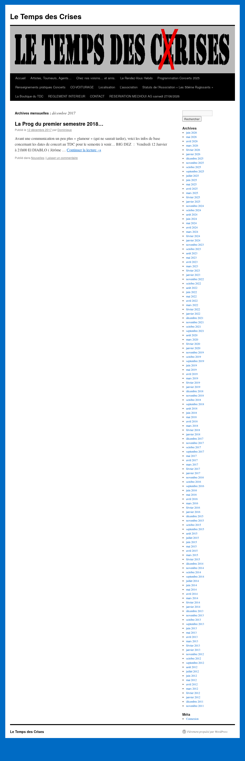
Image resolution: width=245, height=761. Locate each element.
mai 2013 (191, 632)
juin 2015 (191, 542)
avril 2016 (192, 499)
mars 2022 (192, 305)
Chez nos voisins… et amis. (96, 78)
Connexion (192, 719)
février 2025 (193, 197)
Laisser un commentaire (62, 158)
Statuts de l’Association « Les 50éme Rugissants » (177, 87)
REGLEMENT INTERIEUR (66, 96)
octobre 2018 (193, 400)
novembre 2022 (195, 279)
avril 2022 (192, 300)
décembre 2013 (194, 611)
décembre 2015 (194, 516)
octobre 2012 (193, 658)
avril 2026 (192, 141)
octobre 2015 (193, 525)
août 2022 (191, 288)
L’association (129, 87)
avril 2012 (192, 684)
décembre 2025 (194, 158)
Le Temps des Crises (46, 16)
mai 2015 (191, 546)
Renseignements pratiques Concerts (40, 87)
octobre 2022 (193, 283)
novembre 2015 (195, 520)
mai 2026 (191, 137)
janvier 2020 (193, 348)
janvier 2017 (193, 473)
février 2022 (193, 309)
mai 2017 (191, 456)
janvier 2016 (193, 512)
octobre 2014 (193, 572)
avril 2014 (192, 594)
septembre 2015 (195, 529)
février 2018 (193, 430)
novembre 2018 (195, 395)
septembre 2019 (195, 361)
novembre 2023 (195, 244)
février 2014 (193, 602)
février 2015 (193, 559)
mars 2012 (192, 688)
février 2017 (193, 469)
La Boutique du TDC (29, 96)
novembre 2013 (195, 615)
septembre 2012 (195, 662)
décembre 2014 (194, 563)
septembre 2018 (195, 404)
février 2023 (193, 270)
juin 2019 (191, 365)
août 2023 (191, 253)
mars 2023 (192, 266)
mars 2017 (192, 464)
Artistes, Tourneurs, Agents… (51, 78)
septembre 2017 (195, 451)
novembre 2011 (195, 706)
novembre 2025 (195, 163)
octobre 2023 (193, 249)
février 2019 (193, 382)
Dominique (64, 130)
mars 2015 (192, 555)
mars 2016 (192, 503)
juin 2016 (191, 490)
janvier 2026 (193, 154)
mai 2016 (191, 494)
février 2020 (193, 344)
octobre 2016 (193, 481)
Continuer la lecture (84, 149)
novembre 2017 (195, 443)
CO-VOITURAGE (82, 87)
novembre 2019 (195, 352)
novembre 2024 (195, 206)
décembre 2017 (194, 438)
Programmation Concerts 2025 (178, 78)
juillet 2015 (192, 538)
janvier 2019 (193, 387)
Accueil (20, 78)
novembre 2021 (195, 322)
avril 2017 (192, 460)
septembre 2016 (195, 486)
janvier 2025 (193, 201)
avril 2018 (192, 421)
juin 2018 (191, 413)
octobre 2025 (193, 167)
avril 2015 (192, 550)
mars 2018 (192, 425)
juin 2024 (191, 219)
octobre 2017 (193, 447)
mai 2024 (191, 223)
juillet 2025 (192, 175)
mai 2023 (191, 257)
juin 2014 (191, 585)
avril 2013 (192, 637)
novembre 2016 (195, 477)
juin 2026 (191, 132)
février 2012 (193, 693)
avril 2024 (192, 227)
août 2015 (191, 533)
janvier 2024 (193, 240)
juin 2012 (191, 675)
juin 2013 (191, 628)
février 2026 (193, 150)
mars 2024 (192, 231)
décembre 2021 (194, 318)
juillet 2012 (192, 671)
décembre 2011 (194, 701)
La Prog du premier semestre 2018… (59, 123)
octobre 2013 (193, 619)
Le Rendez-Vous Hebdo (136, 78)
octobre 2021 (193, 326)
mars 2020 (192, 339)
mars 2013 (192, 641)
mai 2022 (191, 296)
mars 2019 (192, 378)
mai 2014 (191, 589)
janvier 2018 (193, 434)
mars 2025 (192, 193)
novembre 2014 (195, 568)
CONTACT (97, 96)
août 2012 (191, 667)
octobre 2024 (193, 210)
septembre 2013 (195, 624)
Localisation (107, 87)
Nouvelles (37, 158)
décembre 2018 (194, 391)
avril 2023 (192, 262)
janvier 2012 (193, 697)
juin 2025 (191, 180)
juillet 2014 (192, 581)
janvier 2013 (193, 650)
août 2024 (191, 214)
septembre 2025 (195, 171)
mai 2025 (191, 184)
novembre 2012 (195, 654)
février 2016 (193, 507)
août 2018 (191, 408)
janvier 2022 (193, 313)
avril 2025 (192, 188)
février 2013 (193, 645)
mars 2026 (192, 145)
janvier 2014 (193, 606)
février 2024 (193, 236)
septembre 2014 (195, 576)
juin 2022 (191, 292)
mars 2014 (192, 598)
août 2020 (191, 335)
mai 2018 (191, 417)
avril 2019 (192, 374)
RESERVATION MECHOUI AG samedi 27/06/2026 (144, 96)
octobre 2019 (193, 356)
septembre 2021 (195, 331)
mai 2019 (191, 369)
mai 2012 (191, 680)
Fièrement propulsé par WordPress (207, 731)
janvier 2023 (193, 275)
